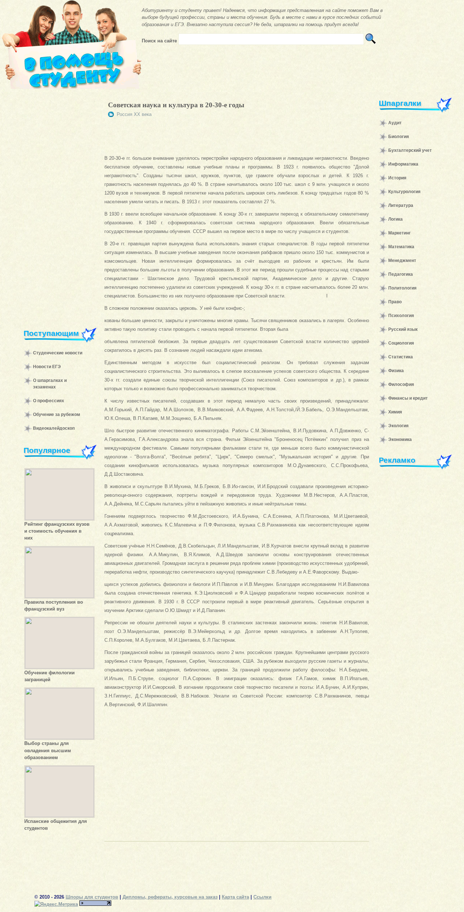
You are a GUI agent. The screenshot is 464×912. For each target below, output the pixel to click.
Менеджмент (402, 260)
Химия (395, 412)
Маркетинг (399, 233)
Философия (401, 384)
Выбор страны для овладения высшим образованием (47, 750)
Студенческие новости (57, 352)
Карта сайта (235, 897)
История (397, 177)
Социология (401, 343)
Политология (402, 288)
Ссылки (262, 897)
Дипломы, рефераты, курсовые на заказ (170, 897)
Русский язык (403, 329)
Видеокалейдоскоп (54, 428)
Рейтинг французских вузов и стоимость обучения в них (57, 531)
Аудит (395, 122)
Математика (401, 246)
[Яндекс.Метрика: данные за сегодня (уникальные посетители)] (56, 904)
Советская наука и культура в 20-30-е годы (176, 105)
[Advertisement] (57, 204)
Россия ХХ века (134, 114)
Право (395, 301)
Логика (395, 219)
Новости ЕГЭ (47, 366)
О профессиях (48, 400)
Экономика (400, 439)
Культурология (404, 191)
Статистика (400, 356)
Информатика (403, 164)
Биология (398, 136)
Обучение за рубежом (56, 414)
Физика (396, 370)
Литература (400, 205)
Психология (401, 315)
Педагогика (400, 274)
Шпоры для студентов (92, 897)
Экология (398, 425)
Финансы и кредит (408, 398)
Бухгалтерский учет (410, 150)
